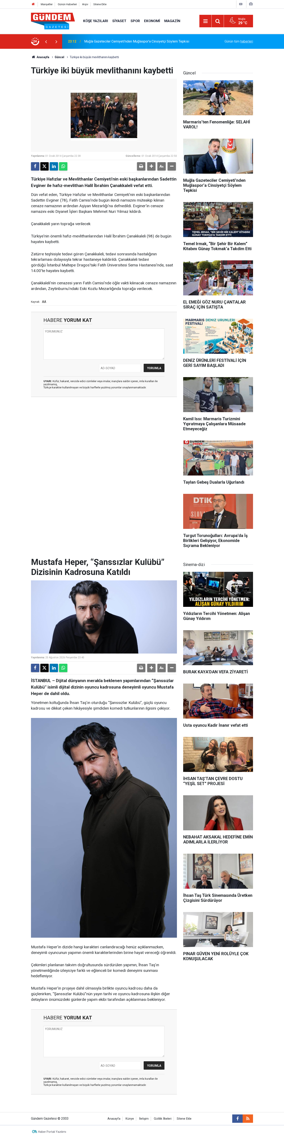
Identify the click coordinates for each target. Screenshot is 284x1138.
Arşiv (85, 4)
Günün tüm (239, 41)
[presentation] (46, 41)
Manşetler (47, 4)
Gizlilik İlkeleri (163, 1118)
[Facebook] (35, 166)
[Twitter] (44, 166)
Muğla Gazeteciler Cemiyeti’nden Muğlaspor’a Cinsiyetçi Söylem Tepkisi (136, 41)
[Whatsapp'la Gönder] (63, 166)
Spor (135, 21)
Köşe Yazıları (95, 21)
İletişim (144, 1118)
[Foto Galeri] (250, 4)
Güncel (59, 57)
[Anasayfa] (33, 4)
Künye (130, 1118)
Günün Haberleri (67, 4)
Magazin (172, 21)
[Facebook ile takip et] (237, 1118)
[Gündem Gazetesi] (53, 21)
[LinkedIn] (54, 166)
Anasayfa (42, 57)
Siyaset (119, 21)
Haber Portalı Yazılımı (52, 1131)
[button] (151, 166)
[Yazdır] (141, 166)
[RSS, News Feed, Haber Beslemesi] (248, 1118)
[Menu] (205, 21)
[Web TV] (240, 4)
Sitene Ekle (99, 4)
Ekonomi (152, 21)
